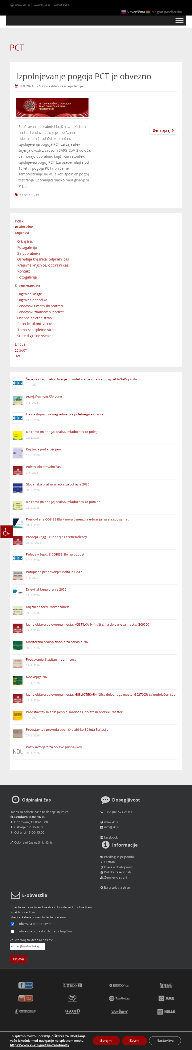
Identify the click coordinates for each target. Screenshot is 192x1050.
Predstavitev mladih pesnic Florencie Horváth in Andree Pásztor (74, 712)
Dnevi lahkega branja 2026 (46, 589)
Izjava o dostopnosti (118, 867)
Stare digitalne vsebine (35, 335)
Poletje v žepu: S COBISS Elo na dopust (55, 554)
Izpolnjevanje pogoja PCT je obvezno (84, 76)
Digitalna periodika (32, 300)
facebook (111, 837)
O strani (110, 862)
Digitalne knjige (29, 294)
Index (19, 221)
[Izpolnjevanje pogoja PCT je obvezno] (96, 108)
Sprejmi (106, 1040)
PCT (39, 194)
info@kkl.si (111, 827)
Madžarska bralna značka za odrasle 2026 (58, 642)
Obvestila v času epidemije (62, 86)
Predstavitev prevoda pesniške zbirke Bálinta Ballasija (67, 729)
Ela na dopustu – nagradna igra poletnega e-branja (65, 414)
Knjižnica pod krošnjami (44, 449)
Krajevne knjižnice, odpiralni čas (42, 265)
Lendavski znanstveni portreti (40, 312)
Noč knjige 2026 (37, 677)
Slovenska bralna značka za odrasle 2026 (57, 484)
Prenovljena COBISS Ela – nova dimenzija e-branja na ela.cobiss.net (77, 519)
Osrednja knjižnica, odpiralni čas (43, 259)
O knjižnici (25, 241)
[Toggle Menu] (180, 20)
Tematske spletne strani (36, 329)
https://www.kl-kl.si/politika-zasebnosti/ (39, 1045)
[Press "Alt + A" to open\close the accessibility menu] (6, 531)
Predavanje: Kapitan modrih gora (51, 659)
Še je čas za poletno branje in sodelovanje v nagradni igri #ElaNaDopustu (81, 379)
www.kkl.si (22, 5)
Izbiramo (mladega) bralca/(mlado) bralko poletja (63, 431)
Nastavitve (165, 1040)
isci (17, 356)
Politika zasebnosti (117, 872)
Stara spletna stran (117, 887)
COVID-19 (27, 194)
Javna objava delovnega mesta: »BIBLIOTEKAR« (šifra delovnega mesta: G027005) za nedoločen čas (100, 694)
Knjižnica (22, 232)
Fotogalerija (27, 247)
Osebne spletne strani (34, 318)
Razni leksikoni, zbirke (34, 323)
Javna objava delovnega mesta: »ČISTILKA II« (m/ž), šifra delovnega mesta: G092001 (88, 624)
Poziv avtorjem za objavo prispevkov (54, 747)
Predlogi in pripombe (119, 857)
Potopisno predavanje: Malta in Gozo (54, 572)
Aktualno (25, 226)
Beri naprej (162, 130)
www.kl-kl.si (42, 5)
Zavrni (135, 1040)
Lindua (20, 344)
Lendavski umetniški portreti (40, 306)
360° (22, 350)
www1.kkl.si (62, 5)
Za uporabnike (28, 253)
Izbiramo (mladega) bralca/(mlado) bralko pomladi (63, 501)
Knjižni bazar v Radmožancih (47, 607)
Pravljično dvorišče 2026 (44, 396)
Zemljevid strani (115, 877)
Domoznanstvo (27, 285)
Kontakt (23, 271)
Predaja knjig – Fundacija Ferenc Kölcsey (56, 537)
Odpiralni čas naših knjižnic (33, 842)
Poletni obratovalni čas (43, 466)
